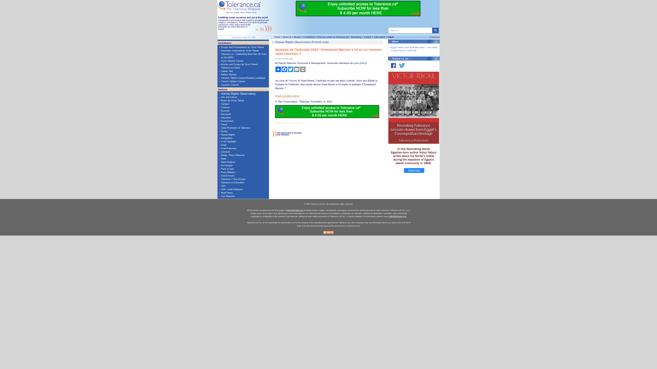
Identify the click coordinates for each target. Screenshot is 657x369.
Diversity (225, 111)
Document (226, 114)
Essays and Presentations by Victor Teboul (242, 47)
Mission (297, 37)
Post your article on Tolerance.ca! (333, 37)
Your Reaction (228, 196)
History (224, 131)
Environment (227, 121)
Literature (225, 152)
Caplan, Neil (227, 71)
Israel (223, 145)
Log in (391, 37)
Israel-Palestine (228, 148)
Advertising (356, 37)
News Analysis (228, 162)
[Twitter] (402, 65)
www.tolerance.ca (295, 210)
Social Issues (227, 175)
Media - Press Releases (233, 155)
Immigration (227, 138)
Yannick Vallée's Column (233, 81)
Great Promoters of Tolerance (235, 128)
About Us (287, 37)
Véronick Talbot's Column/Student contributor (243, 78)
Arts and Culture (229, 97)
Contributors (309, 37)
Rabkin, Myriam (228, 74)
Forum (224, 124)
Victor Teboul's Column (232, 61)
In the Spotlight (228, 141)
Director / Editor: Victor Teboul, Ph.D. (241, 12)
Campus (225, 104)
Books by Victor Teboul (232, 100)
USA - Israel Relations (232, 189)
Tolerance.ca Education (232, 182)
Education (226, 117)
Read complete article (287, 96)
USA (223, 186)
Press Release (228, 172)
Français (435, 37)
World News (227, 193)
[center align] (435, 30)
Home (277, 37)
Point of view (227, 169)
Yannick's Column (230, 85)
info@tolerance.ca (397, 216)
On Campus (227, 165)
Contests (225, 107)
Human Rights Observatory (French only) (302, 42)
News (223, 158)
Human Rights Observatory (238, 93)
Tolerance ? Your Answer (233, 179)
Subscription (379, 37)
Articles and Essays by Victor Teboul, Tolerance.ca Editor (239, 66)
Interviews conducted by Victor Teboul (240, 50)
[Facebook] (393, 65)
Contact (367, 37)
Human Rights (228, 134)
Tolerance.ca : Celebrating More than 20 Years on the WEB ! (244, 56)
